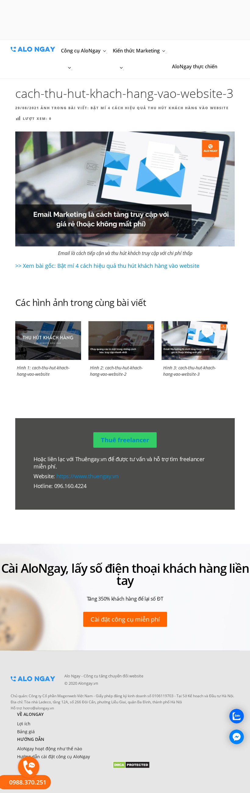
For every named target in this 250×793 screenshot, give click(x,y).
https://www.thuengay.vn (87, 476)
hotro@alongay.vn (38, 708)
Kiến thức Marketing (136, 50)
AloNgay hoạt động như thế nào (49, 749)
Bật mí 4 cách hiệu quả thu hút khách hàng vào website (160, 108)
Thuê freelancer (125, 440)
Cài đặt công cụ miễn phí (125, 619)
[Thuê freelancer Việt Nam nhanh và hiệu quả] (33, 683)
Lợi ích (23, 724)
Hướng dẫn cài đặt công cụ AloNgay (53, 756)
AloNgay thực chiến (194, 66)
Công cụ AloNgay (81, 50)
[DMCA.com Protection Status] (131, 765)
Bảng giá (26, 731)
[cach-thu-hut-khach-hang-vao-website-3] (125, 188)
